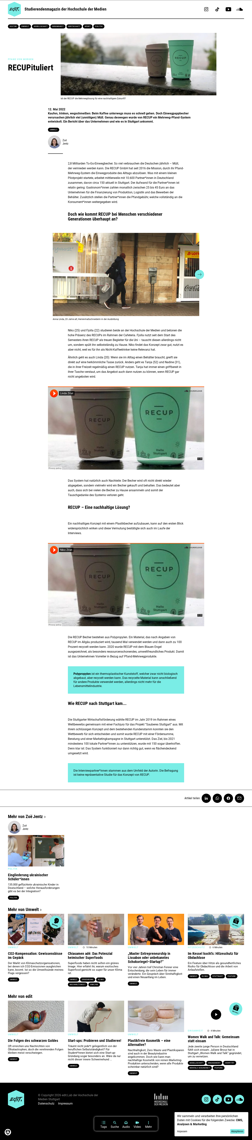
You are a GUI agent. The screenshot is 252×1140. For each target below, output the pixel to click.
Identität (229, 1063)
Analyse (94, 984)
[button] (52, 274)
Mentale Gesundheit (200, 1068)
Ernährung (87, 979)
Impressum (65, 1103)
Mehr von (25, 816)
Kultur (13, 26)
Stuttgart (218, 976)
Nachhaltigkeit (78, 984)
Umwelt (25, 26)
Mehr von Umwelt (23, 909)
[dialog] (211, 1124)
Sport (88, 26)
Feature (232, 976)
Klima (101, 979)
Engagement (214, 1063)
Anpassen (182, 1131)
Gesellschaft (41, 26)
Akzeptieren (237, 1131)
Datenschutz (46, 1103)
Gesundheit (58, 26)
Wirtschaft (74, 26)
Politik (99, 26)
